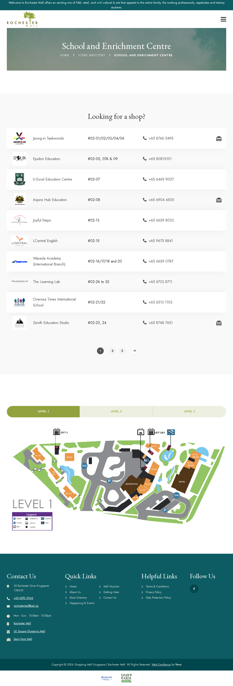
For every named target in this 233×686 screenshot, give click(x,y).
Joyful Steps (42, 220)
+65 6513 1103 (160, 302)
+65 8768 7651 (161, 322)
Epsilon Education (46, 158)
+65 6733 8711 (160, 281)
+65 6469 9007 (161, 179)
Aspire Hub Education (50, 199)
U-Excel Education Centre (52, 179)
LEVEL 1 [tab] (43, 411)
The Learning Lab (46, 281)
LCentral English (45, 240)
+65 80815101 (160, 158)
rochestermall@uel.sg (26, 606)
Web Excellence (161, 665)
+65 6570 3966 (23, 598)
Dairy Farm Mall (23, 639)
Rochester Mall (22, 623)
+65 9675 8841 (161, 240)
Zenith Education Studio (51, 322)
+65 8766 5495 (161, 138)
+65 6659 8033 (161, 220)
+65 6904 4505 (161, 199)
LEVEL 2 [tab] (116, 411)
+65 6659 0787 (161, 261)
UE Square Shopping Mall (29, 631)
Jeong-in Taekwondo (48, 138)
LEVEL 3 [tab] (189, 411)
